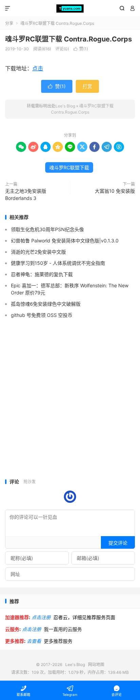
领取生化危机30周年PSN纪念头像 (47, 229)
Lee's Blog (70, 8)
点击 (37, 68)
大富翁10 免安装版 (115, 191)
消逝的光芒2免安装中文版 (38, 252)
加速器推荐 (17, 617)
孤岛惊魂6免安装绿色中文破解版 (46, 304)
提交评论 (117, 543)
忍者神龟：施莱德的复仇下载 (42, 274)
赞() (80, 48)
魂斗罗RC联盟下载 (69, 167)
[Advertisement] (70, 402)
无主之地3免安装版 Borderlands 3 (25, 194)
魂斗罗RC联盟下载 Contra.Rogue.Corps (68, 39)
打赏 (87, 86)
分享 (9, 23)
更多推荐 (14, 641)
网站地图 (96, 664)
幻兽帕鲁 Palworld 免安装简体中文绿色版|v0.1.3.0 (65, 240)
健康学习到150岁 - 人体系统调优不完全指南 (58, 263)
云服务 (12, 629)
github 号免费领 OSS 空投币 (41, 315)
